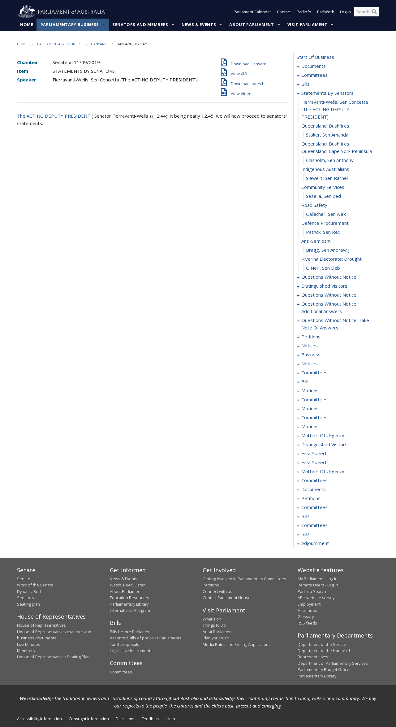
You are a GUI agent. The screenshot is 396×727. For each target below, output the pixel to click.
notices (309, 345)
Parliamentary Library (129, 604)
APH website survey (316, 597)
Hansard (99, 43)
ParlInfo (304, 12)
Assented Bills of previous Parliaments (145, 638)
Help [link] (170, 718)
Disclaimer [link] (125, 718)
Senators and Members (140, 24)
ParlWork (325, 12)
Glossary (306, 616)
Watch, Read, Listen (128, 585)
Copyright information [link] (89, 718)
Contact (284, 12)
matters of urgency (322, 435)
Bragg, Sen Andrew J (327, 250)
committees (314, 75)
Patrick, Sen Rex (323, 232)
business (311, 354)
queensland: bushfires (325, 126)
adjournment (315, 543)
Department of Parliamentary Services (333, 663)
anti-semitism (316, 241)
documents (313, 66)
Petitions (211, 585)
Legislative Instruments (131, 650)
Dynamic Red (29, 591)
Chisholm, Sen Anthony (330, 160)
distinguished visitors (324, 286)
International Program (130, 610)
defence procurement (325, 223)
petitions (311, 336)
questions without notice (328, 277)
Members (26, 650)
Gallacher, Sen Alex (326, 214)
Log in (345, 12)
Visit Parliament (307, 24)
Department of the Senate (322, 644)
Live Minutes (28, 644)
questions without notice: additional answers (329, 307)
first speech (314, 453)
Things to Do (214, 625)
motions (310, 390)
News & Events (199, 24)
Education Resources (129, 597)
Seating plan (28, 604)
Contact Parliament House (227, 597)
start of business (315, 57)
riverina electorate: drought (331, 259)
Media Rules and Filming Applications (237, 644)
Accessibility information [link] (39, 718)
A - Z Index (307, 610)
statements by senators (327, 93)
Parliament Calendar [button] (252, 12)
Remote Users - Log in (318, 585)
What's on (212, 619)
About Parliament (251, 24)
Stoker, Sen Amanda (327, 135)
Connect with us (217, 591)
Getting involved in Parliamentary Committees (244, 578)
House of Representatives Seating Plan (53, 657)
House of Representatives (41, 625)
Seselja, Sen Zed (323, 196)
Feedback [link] (151, 718)
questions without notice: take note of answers (335, 324)
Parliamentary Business (70, 24)
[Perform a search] (374, 11)
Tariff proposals (124, 644)
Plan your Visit (216, 638)
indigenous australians (325, 169)
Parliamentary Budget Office (323, 669)
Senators (25, 597)
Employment (309, 604)
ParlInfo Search (312, 591)
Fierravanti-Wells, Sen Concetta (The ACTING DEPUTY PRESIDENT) (334, 109)
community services (322, 187)
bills (305, 84)
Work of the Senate (35, 585)
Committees (121, 672)
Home (26, 24)
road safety (314, 205)
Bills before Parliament (131, 631)
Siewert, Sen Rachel (327, 178)
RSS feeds (307, 623)
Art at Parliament (218, 631)
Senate (23, 578)
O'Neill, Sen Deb (323, 268)
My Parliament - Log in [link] (318, 578)
